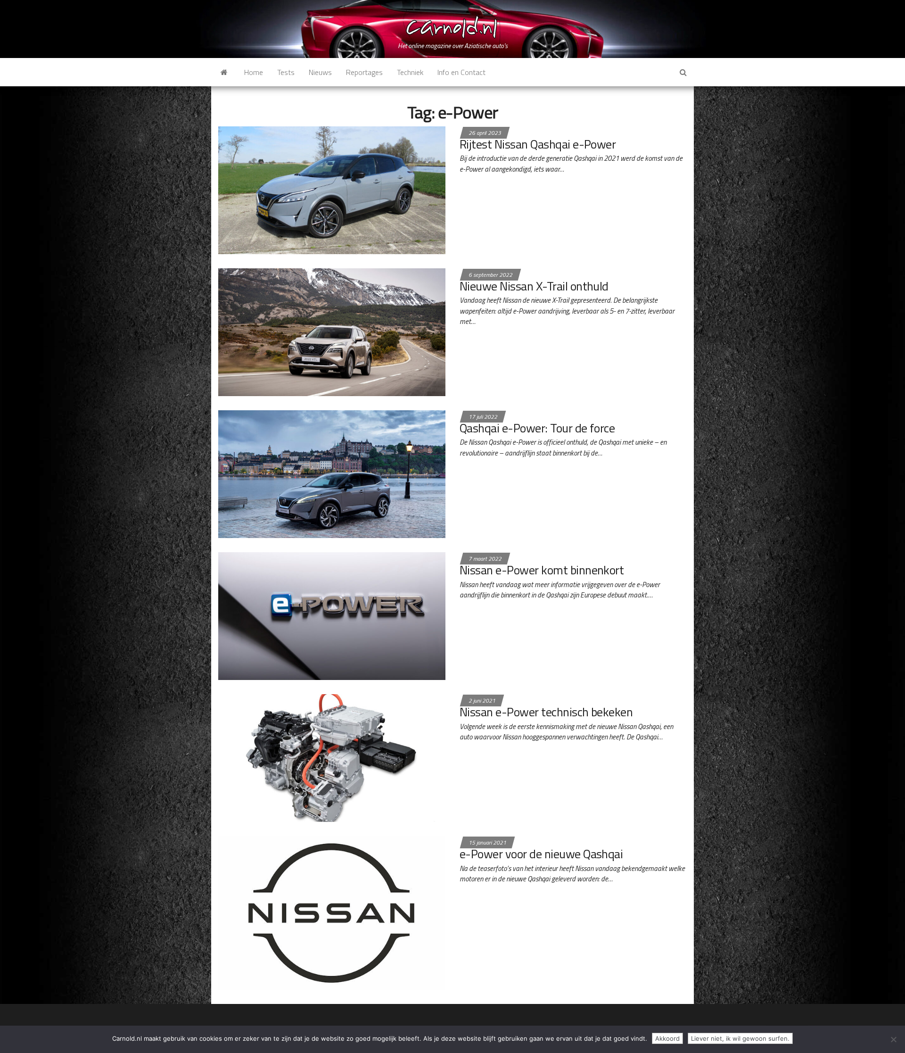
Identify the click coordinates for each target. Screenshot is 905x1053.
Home (253, 72)
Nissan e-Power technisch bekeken (546, 712)
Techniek (410, 72)
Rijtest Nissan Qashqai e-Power (538, 144)
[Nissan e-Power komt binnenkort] (331, 615)
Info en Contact (461, 72)
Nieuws (320, 72)
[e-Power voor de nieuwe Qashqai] (331, 912)
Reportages (364, 72)
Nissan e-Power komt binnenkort (542, 570)
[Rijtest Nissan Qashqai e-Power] (331, 189)
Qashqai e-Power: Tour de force (537, 428)
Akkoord (667, 1038)
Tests (286, 72)
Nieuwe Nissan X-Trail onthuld (534, 286)
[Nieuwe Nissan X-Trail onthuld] (331, 331)
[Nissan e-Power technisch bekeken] (331, 757)
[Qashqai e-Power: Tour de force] (331, 473)
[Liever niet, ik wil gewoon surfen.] (893, 1039)
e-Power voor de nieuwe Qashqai (541, 854)
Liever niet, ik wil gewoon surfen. (740, 1038)
